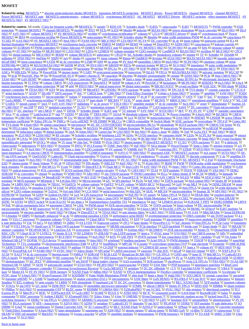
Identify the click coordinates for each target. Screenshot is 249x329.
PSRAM (202, 170)
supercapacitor (127, 265)
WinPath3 (29, 258)
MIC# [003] (43, 54)
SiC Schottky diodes (140, 54)
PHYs (78, 145)
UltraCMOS (97, 219)
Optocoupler (9, 145)
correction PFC (168, 149)
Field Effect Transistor (139, 93)
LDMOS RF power (155, 247)
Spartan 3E (203, 191)
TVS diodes (196, 89)
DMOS (106, 44)
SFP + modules (202, 237)
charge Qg (207, 188)
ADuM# (229, 54)
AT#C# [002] (213, 177)
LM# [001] (25, 117)
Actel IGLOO (57, 202)
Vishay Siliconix (70, 47)
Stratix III (221, 180)
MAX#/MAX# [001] (185, 72)
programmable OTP (49, 289)
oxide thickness (228, 188)
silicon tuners (156, 310)
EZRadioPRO (133, 289)
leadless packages (135, 240)
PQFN (188, 170)
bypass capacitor (84, 314)
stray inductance (220, 279)
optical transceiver (110, 86)
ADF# (40, 195)
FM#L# (78, 254)
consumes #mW (172, 135)
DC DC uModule (154, 268)
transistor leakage (95, 226)
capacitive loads (15, 159)
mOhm (98, 68)
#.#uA (123, 170)
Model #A (18, 272)
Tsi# (186, 131)
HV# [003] (203, 149)
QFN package (130, 89)
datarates (138, 303)
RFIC (42, 293)
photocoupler (20, 163)
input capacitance (31, 61)
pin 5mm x (51, 198)
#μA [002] (224, 82)
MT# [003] (225, 247)
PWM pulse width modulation (207, 163)
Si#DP (116, 82)
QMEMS (132, 296)
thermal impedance (104, 159)
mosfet (101, 26)
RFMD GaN (177, 310)
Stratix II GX (64, 233)
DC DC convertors (129, 282)
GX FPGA (163, 254)
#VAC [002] (173, 289)
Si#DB (69, 65)
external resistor (145, 65)
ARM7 (27, 265)
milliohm (7, 58)
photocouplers (133, 142)
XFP (136, 219)
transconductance (161, 117)
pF (89, 188)
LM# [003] (12, 107)
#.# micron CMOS (37, 152)
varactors (146, 251)
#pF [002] (140, 145)
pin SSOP (82, 261)
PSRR (97, 142)
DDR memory (58, 272)
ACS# (5, 254)
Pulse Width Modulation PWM (108, 275)
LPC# (94, 244)
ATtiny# (210, 209)
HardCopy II (43, 226)
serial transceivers (114, 191)
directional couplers (218, 289)
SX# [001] (218, 170)
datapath (228, 173)
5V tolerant (129, 110)
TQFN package (162, 205)
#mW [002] (56, 212)
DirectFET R (94, 166)
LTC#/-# (240, 89)
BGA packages (22, 303)
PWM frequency (169, 314)
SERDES (207, 82)
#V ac (179, 258)
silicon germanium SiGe (30, 205)
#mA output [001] (199, 180)
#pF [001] (154, 180)
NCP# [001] (175, 47)
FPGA (163, 72)
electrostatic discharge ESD (219, 79)
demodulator (219, 103)
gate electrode (199, 244)
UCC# (81, 100)
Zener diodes (41, 128)
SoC (210, 96)
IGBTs (153, 26)
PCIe (207, 75)
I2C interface (25, 110)
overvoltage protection (41, 86)
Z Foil (209, 159)
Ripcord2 (165, 184)
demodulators (146, 314)
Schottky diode (135, 26)
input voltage (192, 40)
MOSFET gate (34, 16)
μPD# (102, 314)
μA (240, 145)
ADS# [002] (191, 75)
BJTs (113, 237)
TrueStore (25, 195)
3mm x (191, 247)
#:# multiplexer (145, 156)
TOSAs (10, 286)
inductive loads (137, 258)
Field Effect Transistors (19, 310)
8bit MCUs (214, 254)
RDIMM (92, 289)
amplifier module (143, 103)
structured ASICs (203, 198)
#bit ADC (135, 191)
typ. (55, 128)
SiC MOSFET (146, 16)
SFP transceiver (113, 258)
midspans (63, 314)
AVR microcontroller (180, 230)
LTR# (210, 110)
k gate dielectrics (12, 223)
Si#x (204, 47)
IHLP (89, 209)
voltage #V (207, 247)
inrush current (28, 103)
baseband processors (59, 279)
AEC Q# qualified (36, 68)
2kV (224, 226)
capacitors (111, 75)
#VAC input (161, 233)
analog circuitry (104, 170)
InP (7, 226)
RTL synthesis (25, 282)
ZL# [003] (24, 135)
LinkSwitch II (42, 114)
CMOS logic (95, 93)
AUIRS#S (23, 47)
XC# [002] (179, 65)
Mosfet (127, 30)
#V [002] (237, 191)
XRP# (55, 58)
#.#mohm (11, 216)
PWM (180, 163)
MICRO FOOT (164, 86)
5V (202, 54)
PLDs (139, 180)
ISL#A (150, 72)
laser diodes (141, 223)
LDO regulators (111, 79)
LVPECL (46, 233)
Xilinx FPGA (169, 195)
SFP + (213, 251)
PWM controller (222, 26)
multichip (40, 184)
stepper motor (70, 72)
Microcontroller (91, 180)
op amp (192, 47)
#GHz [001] (101, 230)
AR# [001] (93, 173)
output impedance (12, 86)
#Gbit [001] (153, 163)
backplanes (170, 82)
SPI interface (123, 180)
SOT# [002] (228, 152)
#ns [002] (34, 198)
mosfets (79, 30)
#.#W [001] (227, 93)
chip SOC (163, 251)
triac (4, 75)
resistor (191, 54)
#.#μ (205, 184)
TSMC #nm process (143, 188)
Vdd (200, 96)
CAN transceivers (78, 82)
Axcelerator (229, 272)
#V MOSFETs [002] (70, 33)
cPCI (126, 223)
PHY (41, 107)
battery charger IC (89, 75)
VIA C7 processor (23, 219)
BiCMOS (222, 114)
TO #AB (204, 314)
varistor (175, 75)
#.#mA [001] (29, 275)
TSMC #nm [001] (118, 145)
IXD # (186, 195)
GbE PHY (127, 237)
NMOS (120, 44)
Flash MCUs (109, 177)
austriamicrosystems (73, 240)
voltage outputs (90, 184)
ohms (53, 142)
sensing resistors (223, 145)
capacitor (90, 58)
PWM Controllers (145, 173)
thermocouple (60, 254)
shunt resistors (236, 286)
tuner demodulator (69, 310)
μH (218, 237)
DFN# (142, 117)
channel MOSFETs (201, 13)
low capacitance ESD (175, 237)
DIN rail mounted (26, 314)
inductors (128, 47)
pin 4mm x (77, 202)
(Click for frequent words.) (57, 26)
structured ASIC (161, 152)
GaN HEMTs (161, 279)
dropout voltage (221, 47)
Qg (46, 75)
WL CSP (241, 100)
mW (71, 86)
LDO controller (94, 149)
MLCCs (116, 121)
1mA (71, 131)
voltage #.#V (133, 82)
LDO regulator (148, 51)
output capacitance (55, 124)
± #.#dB (37, 279)
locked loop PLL (218, 296)
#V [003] (113, 37)
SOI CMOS (193, 275)
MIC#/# (162, 191)
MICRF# (113, 100)
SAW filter (160, 265)
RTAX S (113, 293)
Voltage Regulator (129, 128)
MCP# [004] (53, 51)
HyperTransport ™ (154, 296)
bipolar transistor (62, 68)
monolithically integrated (17, 142)
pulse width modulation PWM (180, 37)
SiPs (222, 233)
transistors (240, 223)
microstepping (175, 219)
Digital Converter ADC (69, 307)
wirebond (113, 240)
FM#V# (189, 314)
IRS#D (59, 54)
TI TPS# (33, 82)
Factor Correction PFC (83, 79)
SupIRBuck (110, 244)
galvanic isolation (213, 72)
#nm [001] (96, 240)
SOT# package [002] (78, 170)
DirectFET (163, 44)
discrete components (202, 156)
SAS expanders (132, 261)
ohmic (78, 128)
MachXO (47, 314)
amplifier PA (237, 156)
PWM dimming (179, 240)
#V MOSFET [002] (151, 47)
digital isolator (55, 131)
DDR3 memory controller (36, 268)
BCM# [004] (149, 138)
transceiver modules (201, 219)
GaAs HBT (82, 293)
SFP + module (169, 188)
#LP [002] (53, 159)
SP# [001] (221, 191)
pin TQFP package (222, 216)
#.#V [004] (147, 110)
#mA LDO (132, 166)
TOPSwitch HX (61, 293)
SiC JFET (35, 261)
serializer (133, 268)
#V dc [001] (62, 209)
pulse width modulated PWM (160, 159)
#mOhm (41, 58)
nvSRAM (212, 128)
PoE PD (133, 195)
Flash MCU (113, 166)
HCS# (199, 173)
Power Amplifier (180, 114)
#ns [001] (140, 131)
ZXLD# (10, 138)
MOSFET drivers (151, 13)
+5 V (173, 268)
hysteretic (219, 244)
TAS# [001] (9, 79)
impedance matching (207, 265)
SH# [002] (139, 152)
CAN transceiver (163, 107)
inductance (103, 54)
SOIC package (184, 121)
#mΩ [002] (209, 138)
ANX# (19, 202)
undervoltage (165, 307)
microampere (116, 195)
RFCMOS (69, 198)
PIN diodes (93, 163)
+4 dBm (194, 310)
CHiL (80, 205)
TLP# (151, 149)
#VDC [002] (65, 251)
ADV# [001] (71, 303)
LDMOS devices (172, 202)
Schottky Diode (90, 110)
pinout (242, 135)
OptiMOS (141, 58)
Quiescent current (107, 223)
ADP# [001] (182, 44)
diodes (77, 58)
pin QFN (25, 286)
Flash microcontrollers (82, 156)
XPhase (183, 307)
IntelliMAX (9, 177)
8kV (181, 110)
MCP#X (160, 100)
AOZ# (33, 93)
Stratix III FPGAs (187, 79)
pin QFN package (16, 156)
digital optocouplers (138, 86)
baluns (73, 96)
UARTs (10, 103)
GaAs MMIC (13, 100)
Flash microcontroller (226, 107)
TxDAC (53, 191)
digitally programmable (151, 75)
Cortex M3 (239, 121)
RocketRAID (208, 293)
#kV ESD (90, 177)
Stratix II (7, 149)
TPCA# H (178, 89)
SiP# (100, 61)
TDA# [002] (110, 212)
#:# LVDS (85, 223)
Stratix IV (204, 230)
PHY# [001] (86, 86)
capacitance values (88, 138)
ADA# (117, 114)
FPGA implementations (141, 272)
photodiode (167, 124)
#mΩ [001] (175, 275)
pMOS (124, 107)
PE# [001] (92, 247)
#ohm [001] (86, 131)
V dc (222, 156)
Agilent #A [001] (58, 195)
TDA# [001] (36, 89)
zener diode (143, 100)
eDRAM (103, 233)
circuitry (165, 156)
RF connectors (65, 258)
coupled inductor (224, 195)
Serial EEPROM (234, 212)
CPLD (119, 54)
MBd (197, 177)
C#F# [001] (138, 170)
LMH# (63, 282)
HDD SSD (201, 286)
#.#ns (118, 296)
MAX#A (92, 128)
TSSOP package (161, 258)
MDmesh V (47, 180)
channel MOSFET (226, 13)
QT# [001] (180, 233)
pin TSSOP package (117, 173)
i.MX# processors (125, 251)
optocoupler (169, 26)
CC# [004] (91, 191)
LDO (163, 300)
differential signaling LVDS (91, 216)
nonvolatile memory (125, 300)
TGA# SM (237, 261)
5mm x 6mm (133, 79)
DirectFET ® (89, 212)
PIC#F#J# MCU (39, 230)
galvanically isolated (60, 265)
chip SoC (83, 142)
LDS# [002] (43, 135)
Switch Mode (162, 121)
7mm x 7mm (103, 188)
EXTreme (45, 258)
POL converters (50, 170)
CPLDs (166, 138)
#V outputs (116, 149)
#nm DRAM (227, 198)
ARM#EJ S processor (95, 300)
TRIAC (56, 184)
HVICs (41, 142)
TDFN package (174, 180)
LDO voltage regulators (28, 191)
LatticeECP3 (120, 303)
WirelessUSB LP (12, 240)
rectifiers (206, 51)
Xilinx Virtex (102, 296)
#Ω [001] (7, 110)
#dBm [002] (100, 272)
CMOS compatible (137, 121)
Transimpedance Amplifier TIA (108, 202)
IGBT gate (110, 110)
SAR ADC (210, 86)
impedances (139, 202)
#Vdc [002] (113, 142)
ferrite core (191, 226)
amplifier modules (122, 314)
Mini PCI (28, 293)
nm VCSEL (153, 289)
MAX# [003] (159, 30)
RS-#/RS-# (181, 279)
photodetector (123, 156)
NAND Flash (80, 272)
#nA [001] (36, 159)
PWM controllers (45, 47)
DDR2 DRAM (221, 184)
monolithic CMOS (149, 61)
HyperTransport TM (54, 275)
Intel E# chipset (195, 251)
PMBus (10, 289)
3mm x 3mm (73, 149)
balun (224, 293)
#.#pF (239, 149)
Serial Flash (152, 128)
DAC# (227, 100)
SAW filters (141, 279)
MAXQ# (149, 177)
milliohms (83, 103)
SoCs (40, 223)
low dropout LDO (71, 89)
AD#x (130, 135)
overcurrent (83, 230)
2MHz (71, 223)
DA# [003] (183, 117)
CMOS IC (159, 114)
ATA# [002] (174, 58)
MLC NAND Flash (125, 307)
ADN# (88, 303)
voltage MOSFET (42, 33)
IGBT (185, 26)
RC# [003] (65, 237)
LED (78, 209)
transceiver (134, 72)
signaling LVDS (42, 188)
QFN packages (200, 142)
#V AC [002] (129, 159)
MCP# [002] (189, 82)
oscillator (57, 173)
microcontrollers (182, 191)
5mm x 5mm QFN (107, 198)
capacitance (234, 37)
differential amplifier (58, 261)
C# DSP (108, 247)
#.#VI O (123, 152)
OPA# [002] (73, 163)
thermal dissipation (13, 44)
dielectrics (76, 286)
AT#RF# (238, 258)
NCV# (142, 40)
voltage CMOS (52, 82)
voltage (147, 44)
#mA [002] (172, 61)
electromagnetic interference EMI (65, 244)
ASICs (6, 72)
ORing (72, 212)
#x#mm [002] (136, 230)
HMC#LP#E (237, 244)
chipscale (179, 68)
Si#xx (34, 72)
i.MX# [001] (69, 300)
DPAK (71, 110)
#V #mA (128, 61)
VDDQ (69, 114)
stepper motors (135, 310)
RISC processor (29, 296)
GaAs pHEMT (79, 121)
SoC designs (183, 223)
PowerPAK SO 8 (63, 75)
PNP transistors (180, 265)
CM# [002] (114, 93)
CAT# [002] (73, 51)
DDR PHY (59, 286)
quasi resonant (224, 135)
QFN (189, 96)
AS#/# (182, 107)
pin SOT (153, 303)
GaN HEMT (29, 79)
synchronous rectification (117, 33)
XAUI (18, 254)
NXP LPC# (229, 251)
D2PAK (176, 96)
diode (194, 33)
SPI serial (104, 251)
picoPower (174, 261)
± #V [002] (128, 68)
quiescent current (214, 40)
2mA (59, 110)
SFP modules (202, 303)
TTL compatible (31, 244)
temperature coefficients (202, 272)
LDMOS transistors (101, 152)
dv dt (144, 96)
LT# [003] (127, 40)
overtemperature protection (165, 216)
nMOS (154, 68)
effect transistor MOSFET (224, 16)
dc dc (176, 40)
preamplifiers (200, 300)
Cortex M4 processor (205, 166)
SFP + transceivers (47, 303)
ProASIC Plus (30, 75)
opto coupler (46, 282)
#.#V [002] (150, 166)
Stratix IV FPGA (179, 286)
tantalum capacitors (60, 107)
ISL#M (46, 93)
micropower (78, 124)
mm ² (154, 202)
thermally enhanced (46, 216)
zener (203, 103)
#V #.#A (193, 212)
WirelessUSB (10, 265)
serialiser (102, 303)
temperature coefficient (16, 121)
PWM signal (96, 205)
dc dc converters (70, 61)
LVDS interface (148, 135)
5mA (44, 103)
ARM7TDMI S (15, 247)
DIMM (221, 219)
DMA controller (196, 216)
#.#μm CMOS (149, 209)
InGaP (177, 251)
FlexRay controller (171, 272)
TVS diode (12, 124)
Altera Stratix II (181, 173)
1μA (76, 195)
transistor (7, 47)
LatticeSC (57, 156)
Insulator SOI (179, 300)
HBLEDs (20, 72)
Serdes (20, 237)
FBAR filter (202, 195)
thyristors (223, 96)
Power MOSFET (12, 16)
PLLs (164, 173)
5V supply (149, 195)
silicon (6, 191)
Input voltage (185, 205)
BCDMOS (156, 230)
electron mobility (34, 212)
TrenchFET (100, 82)
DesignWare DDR (225, 230)
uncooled (238, 275)
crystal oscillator (188, 86)
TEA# (154, 170)
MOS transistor (26, 180)
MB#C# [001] (178, 100)
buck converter (208, 30)
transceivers (171, 128)
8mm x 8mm (155, 275)
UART (87, 72)
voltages (143, 33)
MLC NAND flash (187, 282)
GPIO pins (181, 254)
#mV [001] (126, 163)
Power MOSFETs (176, 13)
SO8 (143, 68)
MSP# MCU (147, 184)
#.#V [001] (19, 33)
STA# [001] (84, 265)
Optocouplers (223, 149)
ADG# (208, 310)
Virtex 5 (121, 188)
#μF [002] (218, 131)
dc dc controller (168, 103)
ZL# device (49, 240)
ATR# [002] (130, 293)
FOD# (243, 93)
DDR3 (131, 209)
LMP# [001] (22, 184)
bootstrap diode (11, 68)
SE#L (149, 191)
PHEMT (200, 117)
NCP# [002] (191, 61)
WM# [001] (75, 173)
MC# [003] (223, 51)
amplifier (209, 93)
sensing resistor (126, 96)
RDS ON (116, 26)
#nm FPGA (189, 188)
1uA (130, 117)
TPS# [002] (24, 58)
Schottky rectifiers (86, 135)
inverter (195, 93)
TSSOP (198, 240)
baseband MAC (119, 219)
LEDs (190, 135)
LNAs (24, 138)
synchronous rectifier (42, 37)
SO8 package (155, 261)
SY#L (127, 100)
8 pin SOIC (53, 149)
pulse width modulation (223, 65)
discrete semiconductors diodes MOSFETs (71, 13)
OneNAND (39, 156)
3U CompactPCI (98, 307)
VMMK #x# (135, 149)
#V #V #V (195, 110)
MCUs (164, 65)
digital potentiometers (50, 117)
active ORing (233, 117)
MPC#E (127, 244)
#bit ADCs (20, 188)
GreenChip (105, 131)
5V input (66, 142)
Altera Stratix (85, 251)
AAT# (115, 30)
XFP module (211, 282)
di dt (14, 75)
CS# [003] (148, 300)
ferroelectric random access (186, 296)
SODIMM (78, 275)
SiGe (8, 114)
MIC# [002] (108, 40)
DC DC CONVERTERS (106, 124)
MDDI (128, 198)
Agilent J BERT (54, 296)
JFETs (127, 65)
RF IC (147, 293)
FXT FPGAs (22, 226)
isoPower (211, 268)
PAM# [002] (44, 251)
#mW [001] (65, 100)
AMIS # (177, 247)
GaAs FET (201, 131)
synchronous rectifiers (40, 100)
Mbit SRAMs (211, 212)
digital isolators (22, 54)
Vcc (70, 117)
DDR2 (35, 300)
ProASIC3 (151, 82)
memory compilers (13, 230)
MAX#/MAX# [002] (47, 65)
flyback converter (186, 138)
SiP (62, 86)
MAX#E (179, 156)
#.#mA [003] (203, 114)
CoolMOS (168, 51)
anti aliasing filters (133, 212)
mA (65, 58)
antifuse (76, 247)
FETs (103, 30)
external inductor (128, 247)
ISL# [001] (228, 30)
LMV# (242, 202)
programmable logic (76, 159)
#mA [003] (60, 247)
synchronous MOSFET (120, 16)
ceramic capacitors (217, 275)
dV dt (57, 163)
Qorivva (105, 156)
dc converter (159, 96)
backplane (83, 68)
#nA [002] (25, 289)
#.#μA (239, 82)
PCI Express (95, 145)
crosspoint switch (166, 293)
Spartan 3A (238, 103)
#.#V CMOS (167, 177)
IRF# (22, 37)
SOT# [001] (166, 110)
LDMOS (103, 51)
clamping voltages (50, 219)
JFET (91, 30)
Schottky (214, 54)
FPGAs (112, 68)
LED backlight (171, 226)
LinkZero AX (62, 230)
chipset (43, 173)
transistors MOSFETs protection (119, 13)
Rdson (127, 58)
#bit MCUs (49, 166)
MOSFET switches (194, 16)
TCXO (81, 107)
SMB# (77, 166)
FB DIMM (100, 121)
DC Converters (75, 219)
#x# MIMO (55, 223)
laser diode (96, 100)
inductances (29, 145)
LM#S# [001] (111, 289)
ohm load (137, 275)
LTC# (156, 33)
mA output (210, 152)
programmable (10, 212)
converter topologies (231, 307)
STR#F (187, 149)
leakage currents (224, 44)
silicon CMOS (155, 286)
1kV (217, 142)
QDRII (185, 303)
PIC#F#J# (170, 303)
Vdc (29, 223)
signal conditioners (38, 307)
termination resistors (102, 107)
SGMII (99, 293)
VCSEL (6, 40)
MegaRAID (53, 177)
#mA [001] (70, 40)
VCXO (182, 142)
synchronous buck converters (23, 96)
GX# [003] (123, 131)
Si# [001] (161, 89)
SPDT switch (36, 202)
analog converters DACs (92, 279)
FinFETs (70, 184)
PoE (8, 205)
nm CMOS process (203, 233)
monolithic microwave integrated (107, 286)
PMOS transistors (61, 138)
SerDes (36, 51)
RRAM (236, 226)
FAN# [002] (89, 40)
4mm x (145, 233)
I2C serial (41, 286)
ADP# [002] (195, 258)
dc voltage (22, 114)
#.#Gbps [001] (69, 180)
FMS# (145, 265)
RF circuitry (63, 135)
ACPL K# (205, 135)
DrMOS (90, 47)
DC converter (159, 40)
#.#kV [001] (156, 212)
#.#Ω (133, 138)
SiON (39, 265)
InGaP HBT (9, 61)
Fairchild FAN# (190, 268)
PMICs (61, 121)
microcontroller (55, 96)
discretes (127, 75)
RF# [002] (47, 145)
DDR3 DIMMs (223, 202)
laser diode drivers (203, 307)
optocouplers (95, 37)
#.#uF (60, 188)
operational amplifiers (205, 100)
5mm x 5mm (201, 145)
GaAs (20, 149)
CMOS (24, 65)
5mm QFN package (67, 226)
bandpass (82, 237)
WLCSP (234, 72)
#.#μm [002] (31, 124)
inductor (142, 30)
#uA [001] (35, 149)
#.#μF (18, 307)
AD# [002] (114, 310)
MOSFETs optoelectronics (62, 16)
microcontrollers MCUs (141, 124)
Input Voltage (41, 163)
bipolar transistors (12, 82)
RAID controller (218, 240)
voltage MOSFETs (92, 16)
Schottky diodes (133, 37)
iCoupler (142, 244)
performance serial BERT (128, 216)
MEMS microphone (122, 226)
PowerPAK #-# (22, 251)
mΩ (57, 114)
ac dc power (101, 103)
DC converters (200, 107)
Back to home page (13, 324)
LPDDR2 (110, 89)
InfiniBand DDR (218, 258)
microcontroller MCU (202, 68)
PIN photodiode (82, 282)
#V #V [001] (37, 272)
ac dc (66, 216)
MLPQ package (39, 247)
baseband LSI (104, 282)
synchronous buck (213, 33)
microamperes (120, 279)
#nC (79, 93)
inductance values (31, 131)
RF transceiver (42, 209)
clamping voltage (213, 61)
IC (139, 163)
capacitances (202, 44)
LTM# (89, 61)
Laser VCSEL (180, 198)
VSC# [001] (121, 103)
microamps (30, 166)
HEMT (134, 44)
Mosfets (152, 37)
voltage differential (52, 79)
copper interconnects (41, 237)
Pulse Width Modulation (151, 198)
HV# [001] (97, 65)
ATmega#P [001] (78, 296)
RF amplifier (140, 107)
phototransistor (222, 300)
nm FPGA (50, 300)
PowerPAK (50, 72)
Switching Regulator (110, 209)
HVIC (82, 65)
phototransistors (15, 261)
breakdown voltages (169, 54)
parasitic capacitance (231, 110)
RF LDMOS (85, 233)
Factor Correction (115, 138)
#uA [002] (98, 237)
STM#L (137, 286)
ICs (232, 40)
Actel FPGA (158, 240)
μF (80, 258)
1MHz (175, 131)
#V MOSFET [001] (37, 20)
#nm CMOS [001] (226, 75)
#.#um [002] (46, 310)
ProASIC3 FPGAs (174, 209)
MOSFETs (32, 13)
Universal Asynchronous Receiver (78, 268)
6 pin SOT (199, 279)
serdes (147, 89)
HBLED (109, 163)
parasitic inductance (229, 58)
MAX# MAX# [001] (200, 58)
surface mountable (13, 198)
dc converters (26, 173)
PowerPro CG (162, 223)
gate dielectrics (224, 303)
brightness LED (111, 135)
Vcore (64, 166)
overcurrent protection (110, 72)
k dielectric (231, 142)
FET (165, 166)
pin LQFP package (124, 233)
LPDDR (215, 117)
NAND (117, 272)
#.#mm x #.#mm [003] (172, 93)
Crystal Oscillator (231, 138)
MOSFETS (201, 26)
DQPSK (32, 240)
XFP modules (171, 170)
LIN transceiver (93, 195)
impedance (197, 65)
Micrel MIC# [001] (89, 117)
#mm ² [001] (180, 166)
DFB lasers (176, 212)
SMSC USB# (222, 314)
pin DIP (28, 107)
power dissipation (183, 30)
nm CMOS (45, 110)
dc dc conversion (37, 254)
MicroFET (93, 89)
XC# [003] (27, 317)
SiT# (52, 89)
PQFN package (147, 237)
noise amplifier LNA (158, 79)
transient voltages (234, 282)
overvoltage (205, 121)
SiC (243, 152)
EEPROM (8, 195)
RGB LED (110, 254)
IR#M (168, 163)
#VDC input (9, 275)
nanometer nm (94, 310)
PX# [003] (218, 261)
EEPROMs (240, 96)
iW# (166, 68)
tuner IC (197, 254)
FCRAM (85, 198)
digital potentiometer (158, 282)
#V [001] (22, 51)
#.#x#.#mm (188, 293)
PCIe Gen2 (222, 223)
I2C (108, 180)
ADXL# (147, 307)
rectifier (92, 33)
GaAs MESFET (113, 268)
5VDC (144, 205)
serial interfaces (14, 93)
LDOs (90, 51)
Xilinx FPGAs (43, 121)
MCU (66, 128)
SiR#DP (114, 65)
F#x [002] (93, 258)
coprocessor (224, 310)
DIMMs (218, 286)
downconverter (192, 128)
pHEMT (108, 128)
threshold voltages (137, 114)
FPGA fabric (20, 128)
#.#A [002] (23, 40)
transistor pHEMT (16, 279)
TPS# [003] (228, 68)
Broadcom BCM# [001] (137, 254)
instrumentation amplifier (69, 152)
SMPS (26, 216)
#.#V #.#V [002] (62, 103)
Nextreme (64, 145)
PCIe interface (148, 226)
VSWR (118, 230)
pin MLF (191, 184)
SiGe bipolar (159, 145)
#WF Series (72, 177)
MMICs (213, 173)
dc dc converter (213, 37)
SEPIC (6, 202)
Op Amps (231, 237)
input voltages (109, 58)
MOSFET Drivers (169, 16)
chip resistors (194, 289)
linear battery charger (105, 261)
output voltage (114, 117)
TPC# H (222, 121)
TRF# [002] (101, 114)
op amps (113, 61)
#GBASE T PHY (198, 202)
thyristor (157, 58)
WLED (184, 177)
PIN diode (227, 86)
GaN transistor (153, 219)
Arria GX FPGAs (197, 261)
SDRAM (93, 254)
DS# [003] (39, 138)
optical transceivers (24, 170)
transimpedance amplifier (97, 96)
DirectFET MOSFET (159, 142)
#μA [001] (189, 103)
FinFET (109, 184)
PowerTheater (180, 145)
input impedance (12, 152)
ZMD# (227, 166)
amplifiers (237, 219)
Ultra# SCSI (27, 233)
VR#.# (225, 268)
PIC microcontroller (210, 205)
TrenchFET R (130, 177)
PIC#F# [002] (105, 265)
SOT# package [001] (192, 124)
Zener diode (210, 226)
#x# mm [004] (72, 191)
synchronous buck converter (80, 44)
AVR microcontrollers (121, 205)
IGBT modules (229, 209)
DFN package (64, 93)
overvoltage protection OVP (169, 244)
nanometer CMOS (61, 205)
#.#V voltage (126, 184)
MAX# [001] (188, 51)
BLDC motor (74, 289)
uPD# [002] (76, 188)
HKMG (195, 209)
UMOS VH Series (220, 124)
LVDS (51, 61)
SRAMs (84, 114)
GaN (179, 184)
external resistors (31, 177)
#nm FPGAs (203, 223)
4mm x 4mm (159, 131)
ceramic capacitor (219, 89)
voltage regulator (124, 51)
